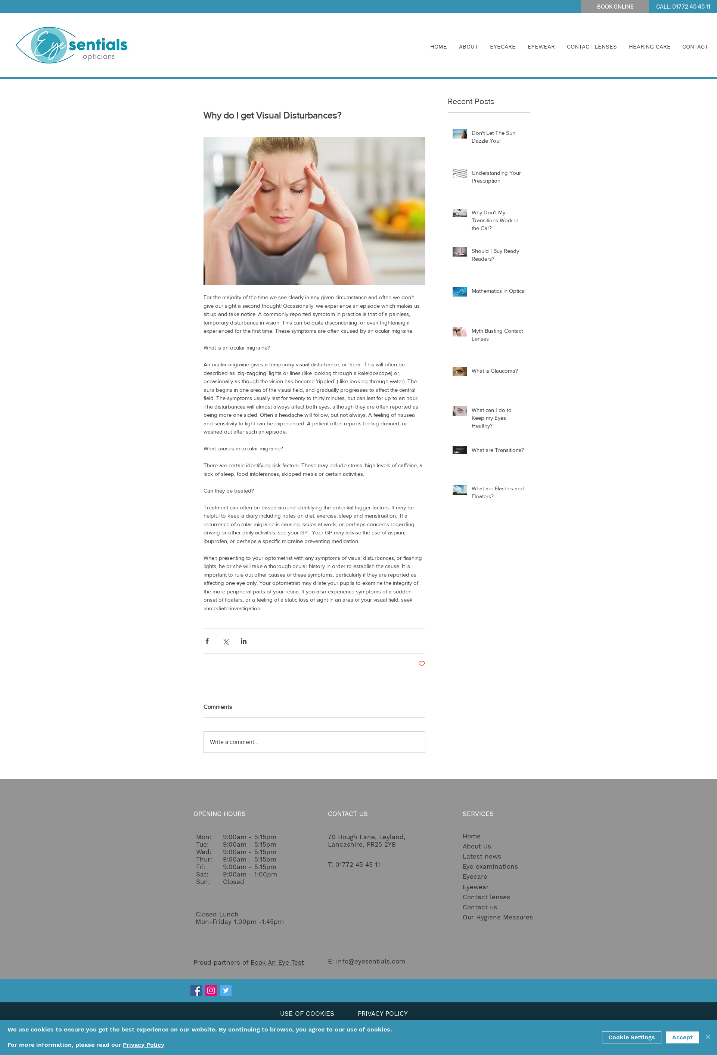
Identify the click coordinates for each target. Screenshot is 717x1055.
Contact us (480, 907)
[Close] (708, 1037)
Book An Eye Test (277, 962)
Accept (682, 1037)
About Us (477, 846)
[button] (468, 46)
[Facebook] (196, 990)
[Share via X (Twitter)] (225, 641)
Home (472, 836)
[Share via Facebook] (207, 641)
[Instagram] (211, 990)
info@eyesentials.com (370, 961)
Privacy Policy (143, 1044)
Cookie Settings (631, 1037)
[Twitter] (226, 990)
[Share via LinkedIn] (243, 641)
